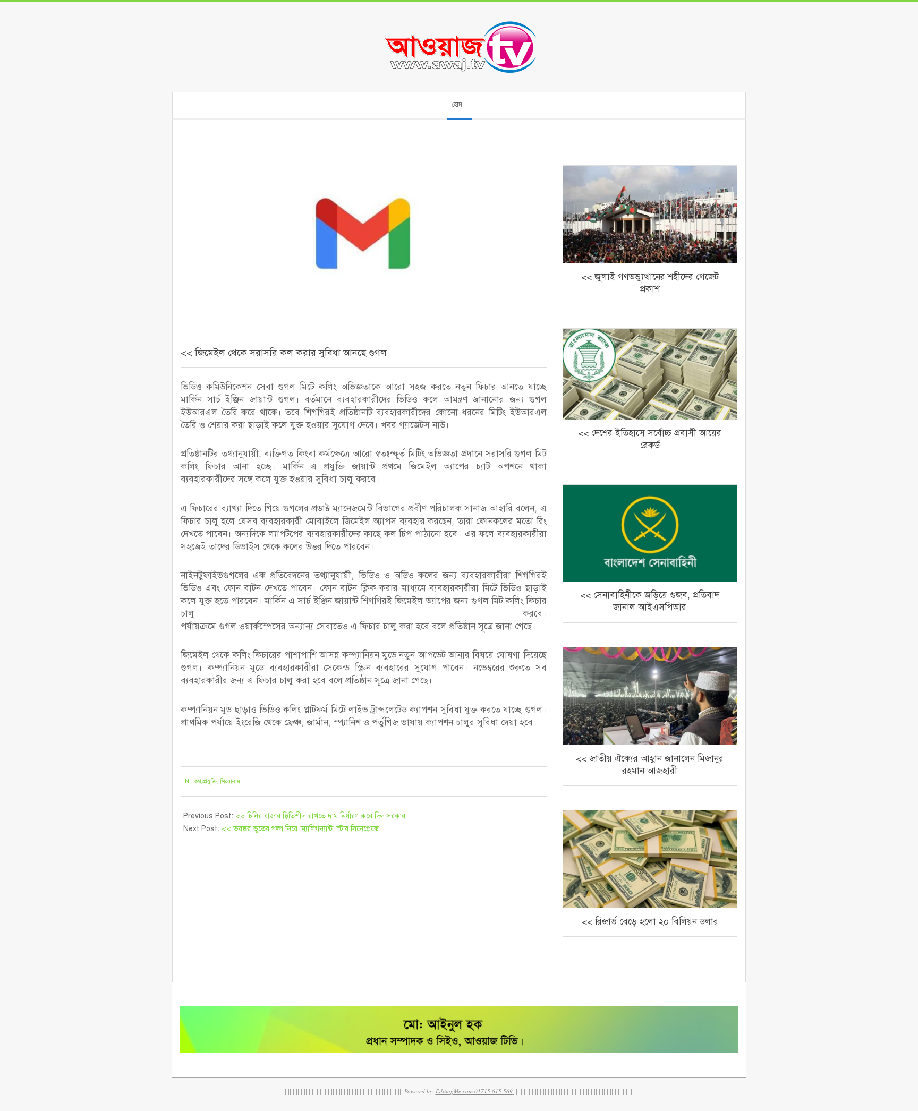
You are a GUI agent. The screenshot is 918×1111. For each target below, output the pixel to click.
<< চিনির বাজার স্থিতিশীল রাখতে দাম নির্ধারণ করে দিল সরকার (320, 816)
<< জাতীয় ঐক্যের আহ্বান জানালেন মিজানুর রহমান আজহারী (650, 764)
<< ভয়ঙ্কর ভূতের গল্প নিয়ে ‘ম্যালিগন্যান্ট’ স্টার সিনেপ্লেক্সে (300, 828)
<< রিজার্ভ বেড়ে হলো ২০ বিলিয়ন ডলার (650, 921)
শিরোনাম (230, 781)
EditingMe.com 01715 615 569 (474, 1091)
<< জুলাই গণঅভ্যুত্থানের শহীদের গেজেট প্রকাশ (650, 283)
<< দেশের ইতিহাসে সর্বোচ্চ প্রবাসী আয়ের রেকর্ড (649, 439)
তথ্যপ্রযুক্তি (205, 781)
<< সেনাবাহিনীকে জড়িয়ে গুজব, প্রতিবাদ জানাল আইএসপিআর (649, 601)
